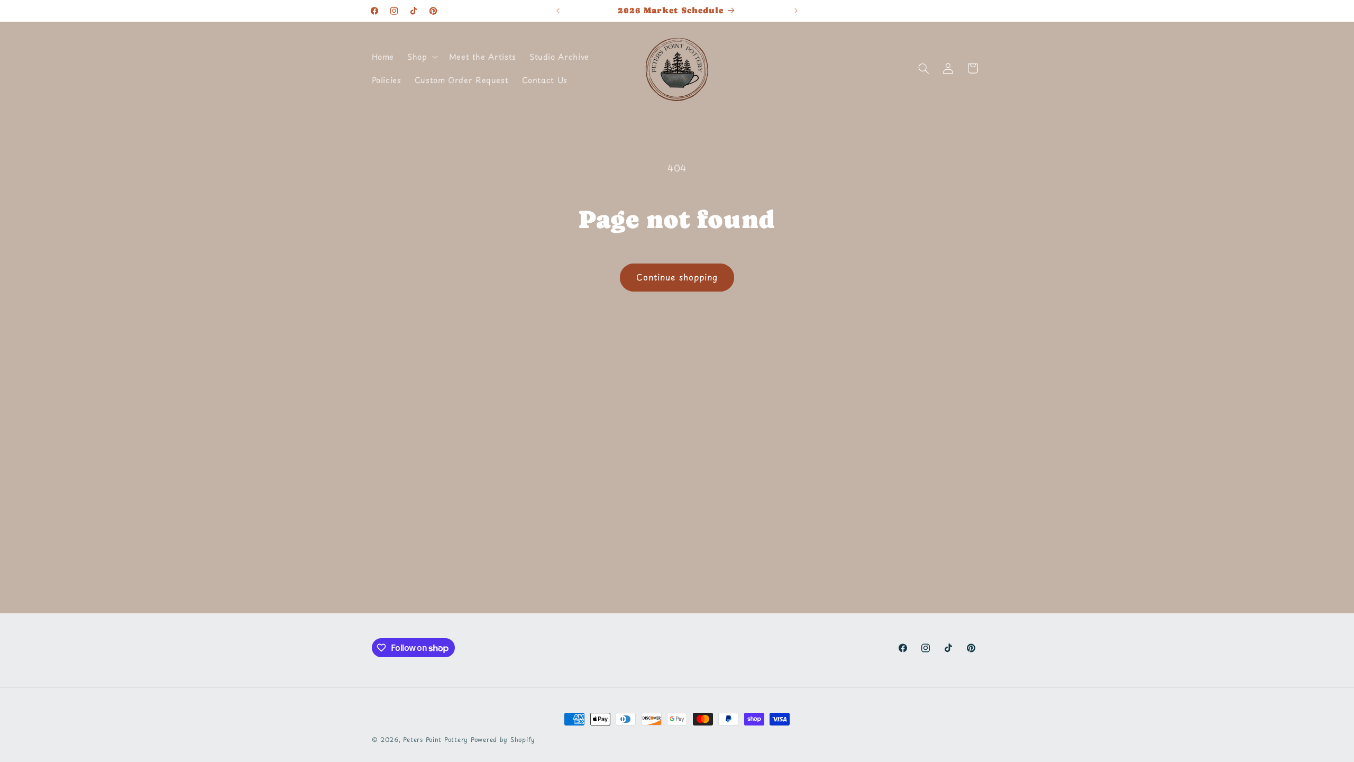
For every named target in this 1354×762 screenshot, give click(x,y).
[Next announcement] (796, 10)
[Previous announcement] (558, 10)
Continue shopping (677, 277)
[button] (421, 56)
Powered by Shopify (503, 739)
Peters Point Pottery (435, 739)
